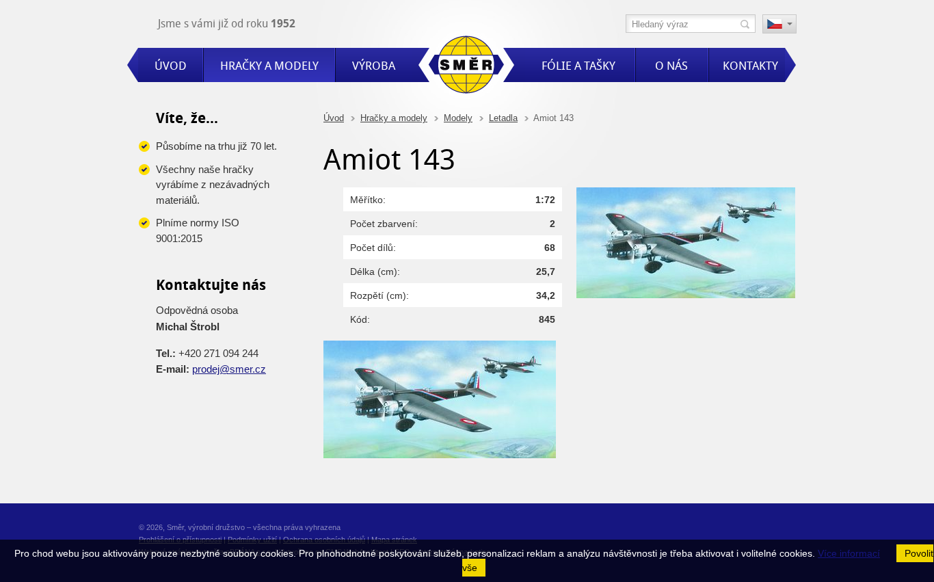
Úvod (333, 118)
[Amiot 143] (685, 294)
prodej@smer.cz (229, 369)
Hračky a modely (393, 118)
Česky (779, 25)
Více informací (849, 553)
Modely (458, 118)
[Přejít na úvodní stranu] (466, 67)
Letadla (503, 118)
